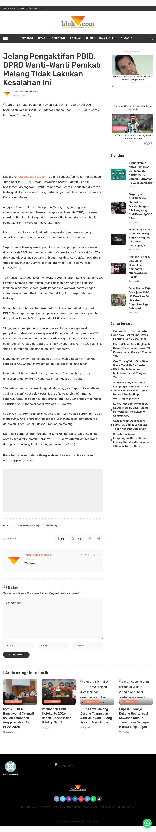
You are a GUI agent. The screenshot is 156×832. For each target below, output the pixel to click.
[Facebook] (14, 95)
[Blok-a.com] (78, 22)
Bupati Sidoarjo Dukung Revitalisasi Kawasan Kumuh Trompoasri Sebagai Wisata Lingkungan (134, 718)
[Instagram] (69, 799)
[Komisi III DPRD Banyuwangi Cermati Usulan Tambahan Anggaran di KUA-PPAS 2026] (20, 692)
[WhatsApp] (21, 95)
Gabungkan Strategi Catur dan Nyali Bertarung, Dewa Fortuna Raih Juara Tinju (130, 335)
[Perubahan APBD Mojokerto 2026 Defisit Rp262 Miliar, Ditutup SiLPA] (59, 692)
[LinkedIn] (75, 799)
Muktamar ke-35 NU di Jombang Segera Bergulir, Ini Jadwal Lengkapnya (140, 237)
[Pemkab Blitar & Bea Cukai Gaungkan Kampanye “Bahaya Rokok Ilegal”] (118, 268)
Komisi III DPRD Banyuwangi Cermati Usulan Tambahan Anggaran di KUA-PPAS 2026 (18, 718)
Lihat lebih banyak (89, 555)
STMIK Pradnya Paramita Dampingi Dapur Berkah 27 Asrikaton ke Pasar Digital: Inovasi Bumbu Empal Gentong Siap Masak (130, 390)
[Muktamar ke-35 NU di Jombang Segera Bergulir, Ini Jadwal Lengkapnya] (118, 239)
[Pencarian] (151, 38)
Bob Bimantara (31, 91)
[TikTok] (99, 799)
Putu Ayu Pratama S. (38, 555)
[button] (147, 823)
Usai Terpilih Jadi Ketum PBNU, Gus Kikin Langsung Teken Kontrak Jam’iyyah (130, 424)
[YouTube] (81, 799)
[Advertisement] (53, 490)
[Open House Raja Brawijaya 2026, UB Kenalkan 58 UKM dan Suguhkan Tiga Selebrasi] (118, 300)
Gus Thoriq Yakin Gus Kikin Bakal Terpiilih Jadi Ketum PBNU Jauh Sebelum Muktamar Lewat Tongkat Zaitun (130, 369)
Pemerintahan (13, 701)
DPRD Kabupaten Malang (29, 526)
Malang (23, 177)
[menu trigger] (7, 38)
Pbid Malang (52, 526)
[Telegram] (24, 95)
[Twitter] (17, 95)
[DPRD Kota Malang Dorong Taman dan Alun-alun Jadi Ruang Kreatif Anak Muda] (97, 692)
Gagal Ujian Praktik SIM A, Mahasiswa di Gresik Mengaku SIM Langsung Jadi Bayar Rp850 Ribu (140, 206)
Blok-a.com (38, 177)
